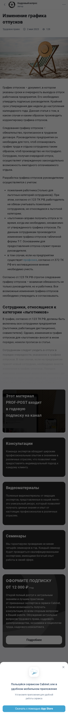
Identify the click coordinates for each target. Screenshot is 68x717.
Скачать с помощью (34, 708)
